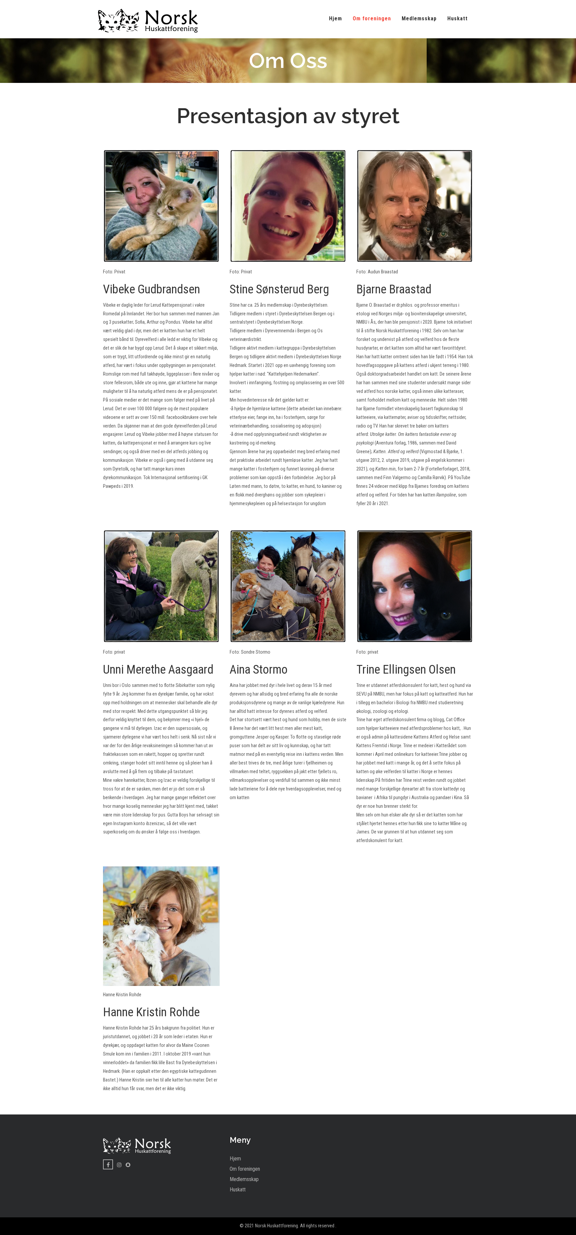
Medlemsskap (419, 18)
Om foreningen (372, 18)
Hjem (335, 18)
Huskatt (457, 18)
